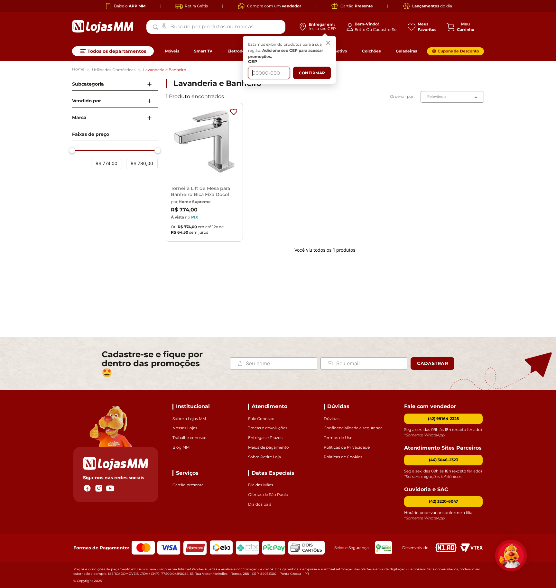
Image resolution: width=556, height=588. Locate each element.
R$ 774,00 (106, 163)
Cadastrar (432, 363)
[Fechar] (328, 43)
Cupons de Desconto (458, 51)
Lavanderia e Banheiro (164, 69)
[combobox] (215, 26)
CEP (252, 61)
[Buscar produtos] (157, 27)
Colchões (371, 51)
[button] (115, 84)
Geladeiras (406, 51)
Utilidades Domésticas (113, 69)
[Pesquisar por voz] (164, 26)
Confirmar (312, 72)
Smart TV (203, 51)
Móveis (172, 51)
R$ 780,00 (142, 163)
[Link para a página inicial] (78, 70)
